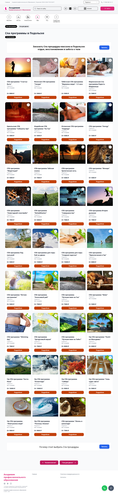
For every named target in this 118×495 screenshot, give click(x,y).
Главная (7, 2)
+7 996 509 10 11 (108, 2)
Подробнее (18, 97)
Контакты (63, 477)
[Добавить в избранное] (28, 60)
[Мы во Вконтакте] (4, 483)
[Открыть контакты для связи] (111, 488)
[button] (18, 79)
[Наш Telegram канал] (8, 483)
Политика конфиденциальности (69, 474)
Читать (104, 48)
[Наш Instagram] (11, 483)
